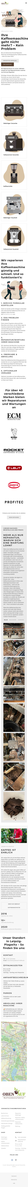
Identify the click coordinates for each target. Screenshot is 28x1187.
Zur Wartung (7, 64)
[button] (26, 3)
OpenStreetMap (23, 1080)
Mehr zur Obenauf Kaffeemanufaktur (14, 905)
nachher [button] (12, 620)
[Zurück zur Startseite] (5, 3)
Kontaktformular (8, 314)
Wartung (17, 1126)
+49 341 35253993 (10, 958)
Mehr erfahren (14, 517)
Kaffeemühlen (5, 1146)
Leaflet (17, 1080)
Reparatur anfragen (10, 60)
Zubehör (3, 1148)
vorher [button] (21, 620)
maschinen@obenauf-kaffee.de (15, 960)
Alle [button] (6, 620)
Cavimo (14, 1166)
